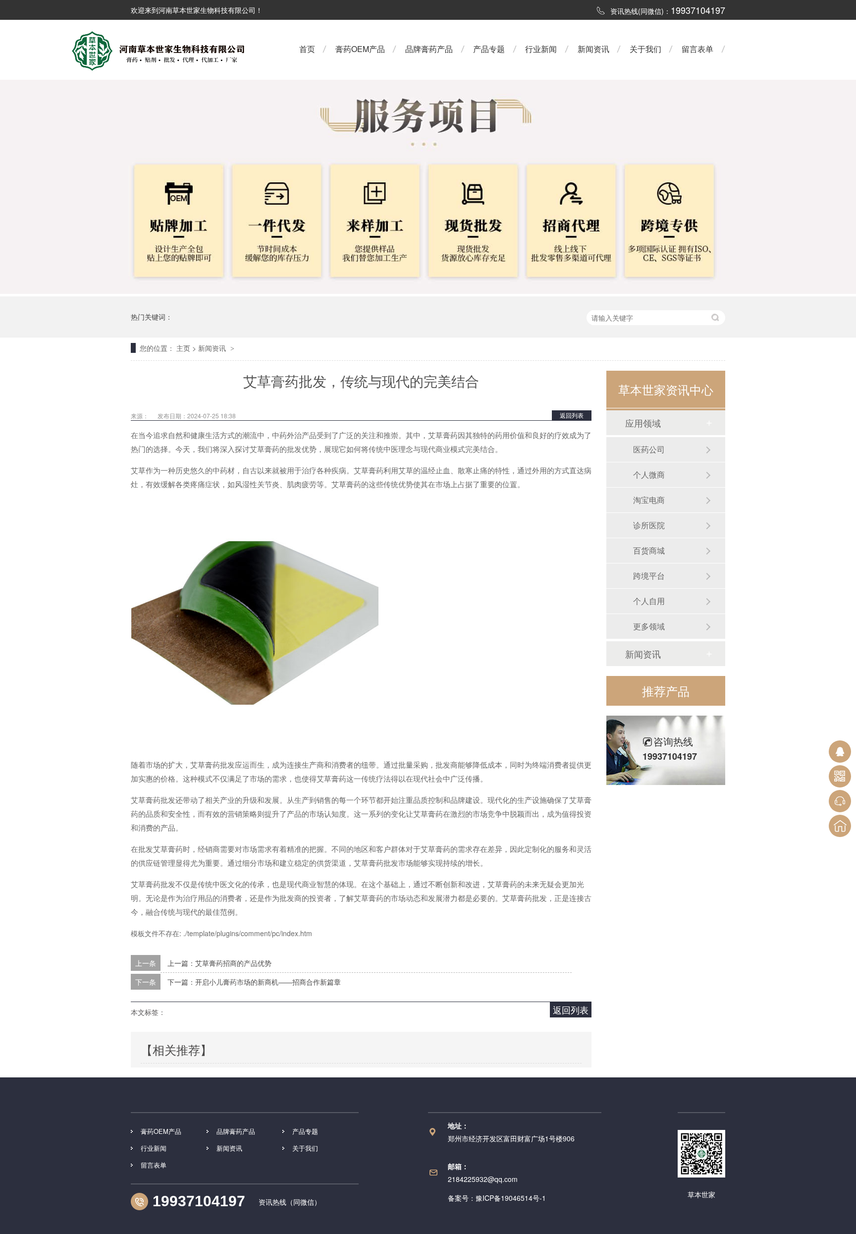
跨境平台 (649, 575)
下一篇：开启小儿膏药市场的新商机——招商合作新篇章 (254, 982)
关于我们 (645, 49)
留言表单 (697, 49)
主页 (183, 348)
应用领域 (643, 422)
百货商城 (649, 550)
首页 (307, 49)
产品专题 (489, 49)
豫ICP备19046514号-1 (511, 1198)
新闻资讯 (593, 49)
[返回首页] (840, 826)
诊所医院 (649, 525)
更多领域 (649, 626)
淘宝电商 (649, 499)
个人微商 (649, 474)
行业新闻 (541, 49)
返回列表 (572, 415)
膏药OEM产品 (360, 49)
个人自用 (649, 601)
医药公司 (649, 449)
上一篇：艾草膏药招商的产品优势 (219, 963)
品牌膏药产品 (429, 49)
